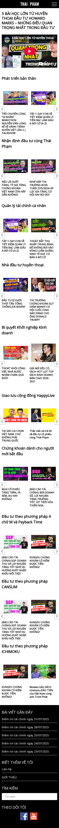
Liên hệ (6, 769)
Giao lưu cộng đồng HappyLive (28, 395)
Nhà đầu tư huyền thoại (23, 264)
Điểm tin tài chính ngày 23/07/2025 (25, 751)
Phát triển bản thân (19, 78)
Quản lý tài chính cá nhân (24, 205)
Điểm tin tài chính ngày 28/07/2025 (25, 727)
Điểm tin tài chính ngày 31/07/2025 (25, 719)
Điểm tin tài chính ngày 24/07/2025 (25, 743)
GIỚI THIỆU (9, 777)
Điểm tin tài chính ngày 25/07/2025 (25, 735)
